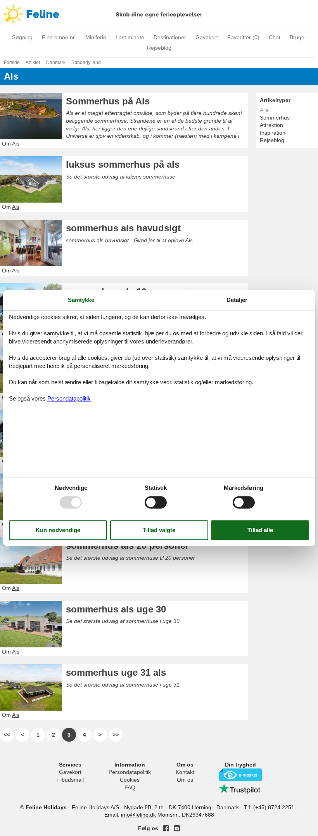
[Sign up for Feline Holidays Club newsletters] (177, 828)
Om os (185, 780)
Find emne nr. (59, 37)
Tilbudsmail (70, 780)
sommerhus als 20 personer (127, 545)
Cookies (130, 780)
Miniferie (95, 37)
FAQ (129, 787)
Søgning (22, 37)
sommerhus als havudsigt (123, 228)
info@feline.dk (138, 815)
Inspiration (272, 133)
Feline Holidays (159, 14)
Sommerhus (275, 117)
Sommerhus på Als (108, 101)
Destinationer (170, 37)
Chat (274, 37)
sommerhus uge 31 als (116, 672)
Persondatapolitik (130, 772)
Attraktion (271, 125)
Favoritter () (243, 37)
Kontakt (185, 772)
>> (115, 735)
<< (7, 735)
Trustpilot (240, 789)
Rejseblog (159, 48)
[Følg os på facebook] (166, 828)
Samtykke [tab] (81, 300)
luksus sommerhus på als (123, 164)
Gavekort (206, 37)
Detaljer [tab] (236, 300)
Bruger (298, 37)
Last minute (130, 37)
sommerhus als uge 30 (116, 609)
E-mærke (240, 774)
